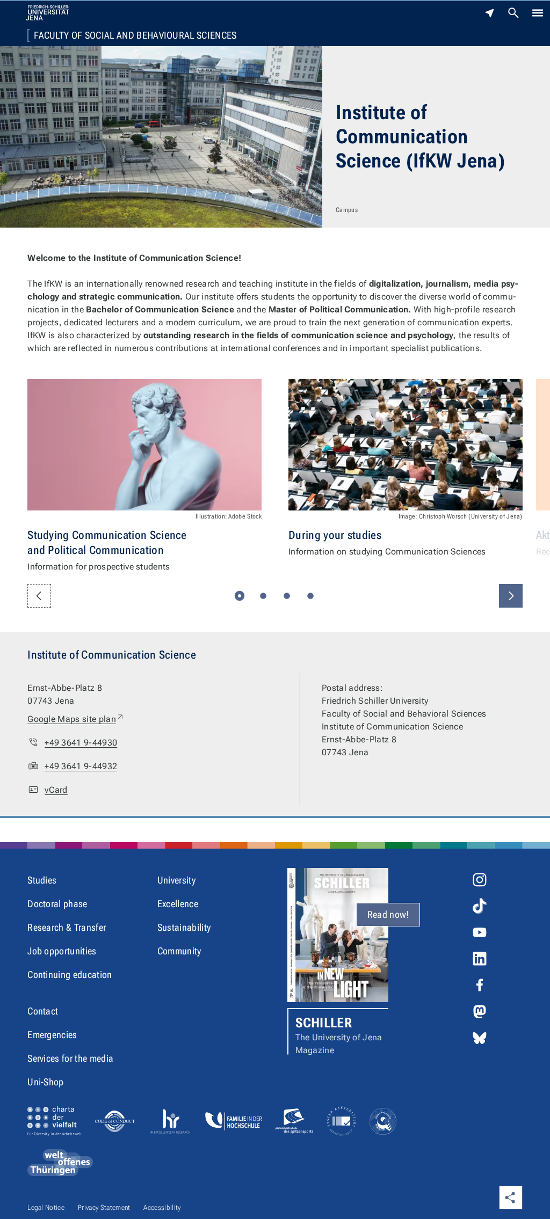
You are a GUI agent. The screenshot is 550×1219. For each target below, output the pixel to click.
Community (179, 951)
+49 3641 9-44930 (81, 743)
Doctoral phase (57, 903)
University (176, 880)
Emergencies (52, 1034)
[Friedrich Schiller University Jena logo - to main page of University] (47, 12)
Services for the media (70, 1058)
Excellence (177, 903)
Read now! (388, 914)
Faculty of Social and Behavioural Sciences (135, 35)
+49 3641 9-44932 (81, 766)
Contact (42, 1011)
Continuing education (69, 974)
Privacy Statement (104, 1207)
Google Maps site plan (76, 718)
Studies (41, 880)
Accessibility (161, 1207)
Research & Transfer (66, 927)
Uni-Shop (45, 1081)
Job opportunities (61, 951)
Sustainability (184, 927)
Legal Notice (45, 1207)
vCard (56, 790)
